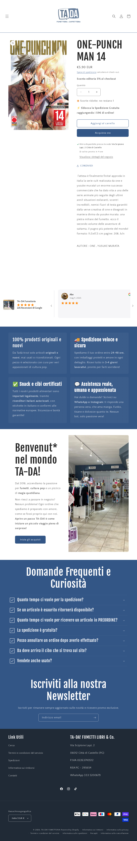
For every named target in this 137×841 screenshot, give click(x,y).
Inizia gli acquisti (30, 539)
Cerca (11, 745)
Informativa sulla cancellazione (115, 833)
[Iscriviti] (94, 718)
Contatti (12, 775)
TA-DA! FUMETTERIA (50, 830)
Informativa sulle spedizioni (75, 833)
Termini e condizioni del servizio (25, 753)
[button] (7, 16)
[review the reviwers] (117, 295)
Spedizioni (14, 760)
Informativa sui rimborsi (21, 768)
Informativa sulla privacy (118, 830)
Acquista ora (103, 132)
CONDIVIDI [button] (86, 165)
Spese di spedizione (86, 72)
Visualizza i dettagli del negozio (96, 157)
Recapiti (94, 833)
